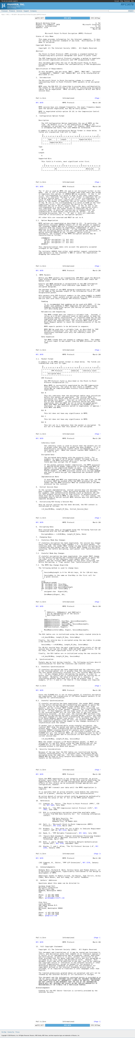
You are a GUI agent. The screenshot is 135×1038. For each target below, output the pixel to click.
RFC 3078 (39, 103)
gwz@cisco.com (51, 915)
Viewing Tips (10, 1032)
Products (12, 11)
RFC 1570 (86, 862)
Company (33, 11)
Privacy (18, 1032)
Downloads (127, 1)
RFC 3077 (40, 18)
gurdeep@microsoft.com (54, 898)
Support (26, 11)
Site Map (3, 1032)
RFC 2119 (62, 830)
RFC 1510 (59, 843)
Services (19, 11)
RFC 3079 (94, 18)
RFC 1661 (50, 805)
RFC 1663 (82, 833)
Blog (132, 1)
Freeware (4, 11)
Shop (121, 1)
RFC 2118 (57, 826)
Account (117, 1)
